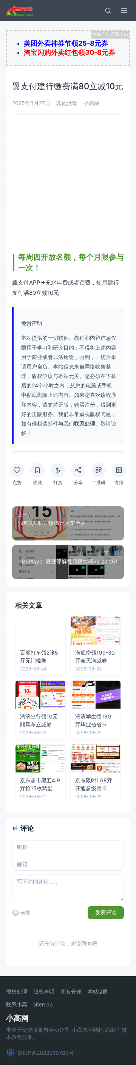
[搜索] (108, 10)
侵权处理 (16, 992)
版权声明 (43, 992)
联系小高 (16, 1005)
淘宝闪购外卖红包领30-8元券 (69, 52)
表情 (25, 912)
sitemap (43, 1005)
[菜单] (124, 11)
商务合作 (71, 992)
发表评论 (105, 912)
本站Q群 (98, 992)
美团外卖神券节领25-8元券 (66, 43)
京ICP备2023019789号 (45, 1053)
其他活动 (66, 103)
